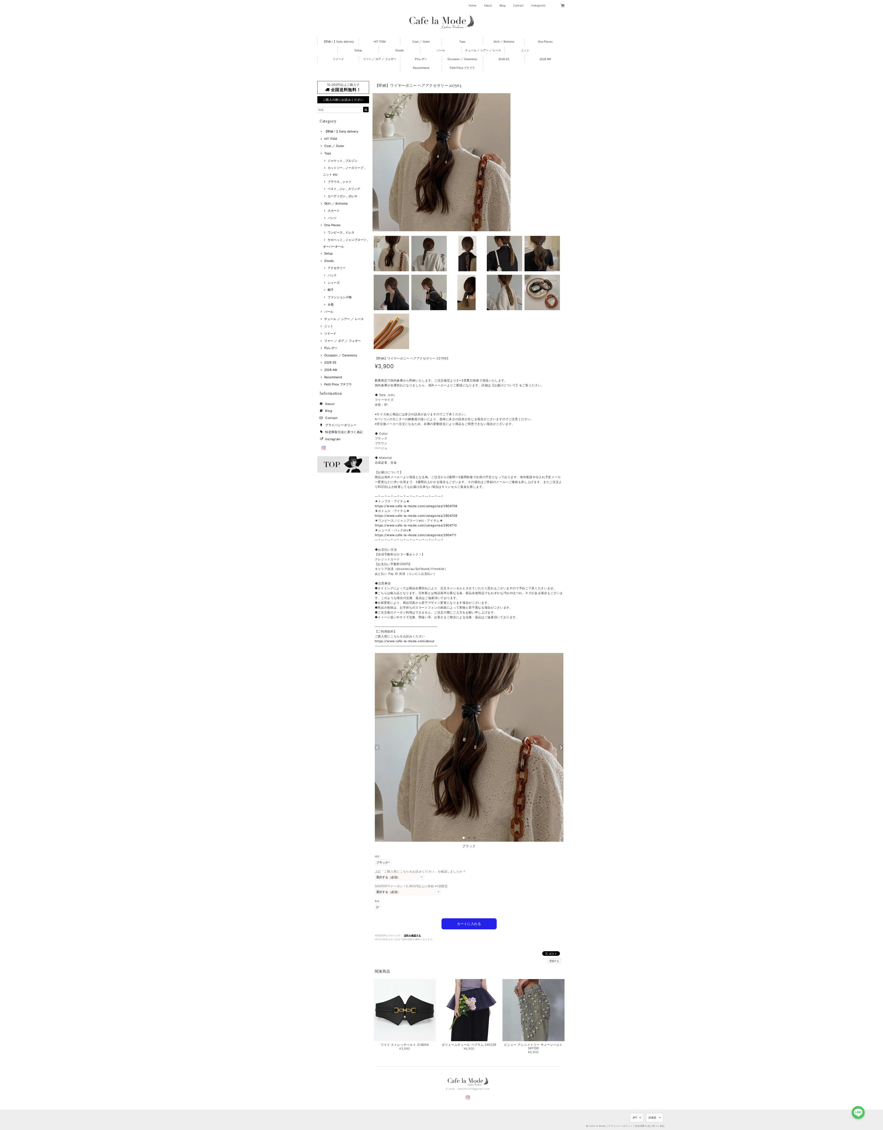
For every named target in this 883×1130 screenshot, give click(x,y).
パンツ (332, 218)
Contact (518, 5)
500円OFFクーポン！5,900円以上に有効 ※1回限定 (411, 886)
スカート (334, 210)
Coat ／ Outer (421, 41)
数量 (377, 901)
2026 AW (545, 59)
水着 (331, 304)
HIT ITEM (380, 41)
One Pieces (545, 41)
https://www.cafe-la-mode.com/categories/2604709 (416, 515)
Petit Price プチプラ (462, 67)
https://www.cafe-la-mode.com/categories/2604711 (415, 535)
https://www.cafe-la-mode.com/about (405, 641)
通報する (554, 960)
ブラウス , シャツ (339, 181)
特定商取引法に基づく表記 (344, 432)
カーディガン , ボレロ (342, 196)
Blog (503, 5)
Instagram (538, 5)
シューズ (334, 282)
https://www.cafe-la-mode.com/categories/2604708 (416, 506)
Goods (399, 50)
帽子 (331, 290)
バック (332, 275)
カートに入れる (469, 924)
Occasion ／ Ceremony (462, 59)
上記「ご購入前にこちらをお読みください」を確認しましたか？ (420, 871)
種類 (377, 856)
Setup (358, 50)
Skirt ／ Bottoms (503, 41)
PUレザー (421, 59)
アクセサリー (337, 268)
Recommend (421, 67)
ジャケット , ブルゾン (342, 160)
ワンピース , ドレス (341, 232)
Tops (462, 41)
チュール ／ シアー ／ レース (483, 50)
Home (472, 5)
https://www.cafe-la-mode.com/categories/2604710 (416, 525)
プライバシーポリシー (341, 425)
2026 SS (503, 59)
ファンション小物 (340, 297)
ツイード (338, 59)
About (488, 5)
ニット (525, 50)
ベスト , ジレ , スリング (344, 189)
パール (441, 50)
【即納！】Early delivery (338, 41)
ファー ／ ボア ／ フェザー (379, 59)
